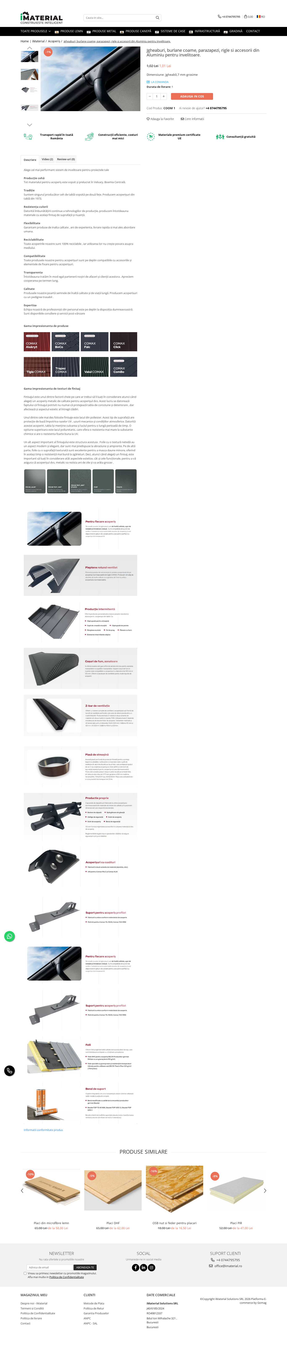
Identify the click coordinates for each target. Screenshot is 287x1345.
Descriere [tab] (30, 160)
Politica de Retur (94, 1308)
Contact (253, 31)
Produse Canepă (138, 31)
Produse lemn (71, 31)
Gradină (235, 31)
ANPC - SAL (90, 1323)
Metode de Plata (94, 1303)
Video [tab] (47, 159)
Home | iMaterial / (34, 41)
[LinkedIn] (143, 1267)
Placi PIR (236, 1223)
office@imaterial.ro (228, 1266)
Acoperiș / (55, 41)
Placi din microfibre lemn (51, 1223)
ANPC (87, 1318)
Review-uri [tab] (66, 159)
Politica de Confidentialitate (66, 1277)
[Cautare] (157, 17)
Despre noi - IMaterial (34, 1303)
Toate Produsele (34, 31)
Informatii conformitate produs (43, 1130)
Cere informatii (194, 119)
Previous (29, 49)
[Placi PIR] (236, 1190)
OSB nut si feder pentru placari (175, 1223)
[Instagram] (151, 1267)
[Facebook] (135, 1267)
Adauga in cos (192, 96)
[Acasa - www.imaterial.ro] (42, 18)
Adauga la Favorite (162, 119)
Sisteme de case (172, 31)
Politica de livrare (31, 1318)
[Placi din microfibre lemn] (51, 1190)
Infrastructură (207, 31)
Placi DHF (113, 1223)
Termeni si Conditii (32, 1308)
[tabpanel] (90, 79)
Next (29, 124)
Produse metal (104, 31)
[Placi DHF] (113, 1190)
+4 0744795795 (228, 1260)
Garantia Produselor (96, 1313)
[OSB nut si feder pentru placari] (174, 1190)
